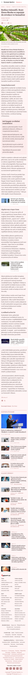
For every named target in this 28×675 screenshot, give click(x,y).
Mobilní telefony (19, 640)
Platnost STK (18, 621)
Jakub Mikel (18, 484)
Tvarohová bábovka (19, 602)
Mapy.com (13, 625)
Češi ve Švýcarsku (5, 617)
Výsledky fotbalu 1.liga (6, 598)
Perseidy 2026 (10, 627)
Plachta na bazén (19, 633)
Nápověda (23, 651)
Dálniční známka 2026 (20, 613)
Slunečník (14, 635)
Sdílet (10, 23)
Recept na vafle (18, 604)
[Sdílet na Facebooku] (2, 400)
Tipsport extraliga (5, 600)
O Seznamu (11, 651)
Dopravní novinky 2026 (20, 615)
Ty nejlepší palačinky (19, 596)
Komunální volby (5, 590)
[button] (14, 33)
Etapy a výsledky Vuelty (20, 582)
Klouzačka (19, 635)
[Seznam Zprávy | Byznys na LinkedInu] (21, 668)
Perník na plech (18, 606)
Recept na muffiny (19, 598)
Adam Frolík (5, 18)
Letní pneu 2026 (18, 611)
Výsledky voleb (4, 584)
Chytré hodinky (19, 644)
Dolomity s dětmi (5, 621)
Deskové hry (7, 644)
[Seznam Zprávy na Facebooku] (7, 668)
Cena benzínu (17, 627)
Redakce (13, 652)
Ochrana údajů (6, 654)
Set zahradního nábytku (7, 637)
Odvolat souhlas (17, 661)
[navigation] (2, 2)
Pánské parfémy (13, 646)
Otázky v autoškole (19, 619)
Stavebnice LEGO (6, 642)
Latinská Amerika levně (6, 619)
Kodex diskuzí (19, 659)
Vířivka (23, 637)
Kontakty (7, 652)
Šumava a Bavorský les (6, 615)
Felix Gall (17, 588)
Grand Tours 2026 (19, 590)
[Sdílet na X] (5, 400)
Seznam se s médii (9, 659)
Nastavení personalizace (13, 663)
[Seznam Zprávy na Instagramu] (14, 668)
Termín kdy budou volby (6, 586)
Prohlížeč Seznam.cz (8, 658)
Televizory (12, 644)
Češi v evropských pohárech (13, 629)
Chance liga (4, 596)
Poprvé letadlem (5, 613)
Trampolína (8, 635)
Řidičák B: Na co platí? (20, 617)
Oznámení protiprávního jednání (14, 656)
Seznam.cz (19, 2)
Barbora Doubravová (17, 514)
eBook (4, 23)
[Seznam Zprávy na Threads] (17, 668)
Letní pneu (22, 642)
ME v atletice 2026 (5, 602)
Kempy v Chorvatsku (6, 611)
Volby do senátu (5, 588)
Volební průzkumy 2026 (6, 582)
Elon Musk (14, 406)
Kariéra (17, 651)
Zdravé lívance (18, 600)
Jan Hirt (16, 584)
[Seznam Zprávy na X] (10, 668)
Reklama (19, 652)
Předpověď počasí (21, 625)
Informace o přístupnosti (18, 654)
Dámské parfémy (15, 642)
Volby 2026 (3, 580)
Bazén (13, 633)
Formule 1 (3, 604)
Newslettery (8, 661)
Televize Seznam (19, 658)
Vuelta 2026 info (18, 580)
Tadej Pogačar (18, 586)
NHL (2, 606)
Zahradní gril (17, 637)
